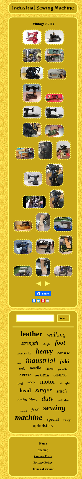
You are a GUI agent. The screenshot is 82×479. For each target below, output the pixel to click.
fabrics (50, 368)
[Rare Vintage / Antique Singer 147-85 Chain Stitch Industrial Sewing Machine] (23, 231)
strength (29, 343)
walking (56, 334)
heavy (44, 351)
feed (34, 410)
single (46, 344)
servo (25, 374)
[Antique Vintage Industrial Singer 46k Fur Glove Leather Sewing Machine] (32, 80)
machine (28, 417)
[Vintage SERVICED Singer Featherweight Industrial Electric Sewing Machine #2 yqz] (32, 119)
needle (35, 368)
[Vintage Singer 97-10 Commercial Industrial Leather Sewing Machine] (54, 186)
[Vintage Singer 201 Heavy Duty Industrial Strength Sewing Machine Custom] (32, 45)
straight (65, 383)
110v (19, 363)
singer (43, 389)
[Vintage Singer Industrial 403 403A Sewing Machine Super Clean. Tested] (63, 231)
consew (63, 353)
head (25, 390)
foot (60, 342)
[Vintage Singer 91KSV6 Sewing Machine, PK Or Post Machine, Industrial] (32, 102)
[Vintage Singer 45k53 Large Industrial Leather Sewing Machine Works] (32, 63)
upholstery (43, 425)
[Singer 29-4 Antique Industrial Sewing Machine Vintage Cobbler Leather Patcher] (45, 254)
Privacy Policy (43, 462)
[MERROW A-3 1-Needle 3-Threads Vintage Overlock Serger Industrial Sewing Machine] (54, 45)
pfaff (20, 383)
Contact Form (43, 456)
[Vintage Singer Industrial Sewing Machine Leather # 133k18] (54, 63)
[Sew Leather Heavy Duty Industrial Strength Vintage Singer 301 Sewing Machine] (43, 231)
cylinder (63, 400)
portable (62, 369)
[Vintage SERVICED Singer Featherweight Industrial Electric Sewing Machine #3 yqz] (54, 119)
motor (47, 381)
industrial (40, 360)
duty (47, 398)
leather (31, 334)
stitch (61, 390)
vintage (67, 420)
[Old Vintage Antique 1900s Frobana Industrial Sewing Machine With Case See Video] (34, 209)
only (22, 368)
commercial (24, 353)
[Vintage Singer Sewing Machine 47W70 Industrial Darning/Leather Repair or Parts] (33, 186)
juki (64, 361)
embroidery (27, 399)
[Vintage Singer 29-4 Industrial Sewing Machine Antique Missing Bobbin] (63, 277)
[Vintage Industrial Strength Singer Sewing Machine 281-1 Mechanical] (57, 80)
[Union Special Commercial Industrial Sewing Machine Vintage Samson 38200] (45, 160)
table (32, 383)
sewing (54, 407)
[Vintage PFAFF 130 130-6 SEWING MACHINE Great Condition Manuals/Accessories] (63, 160)
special (53, 419)
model (23, 411)
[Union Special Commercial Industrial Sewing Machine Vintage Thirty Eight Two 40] (32, 137)
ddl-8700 (60, 375)
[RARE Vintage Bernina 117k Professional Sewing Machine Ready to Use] (54, 137)
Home (43, 443)
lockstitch (42, 375)
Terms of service (43, 469)
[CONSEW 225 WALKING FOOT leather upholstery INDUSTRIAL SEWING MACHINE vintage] (25, 160)
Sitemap (43, 450)
